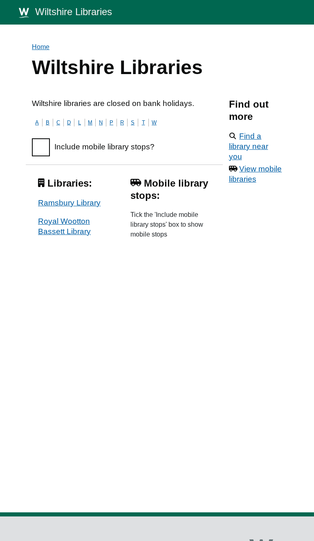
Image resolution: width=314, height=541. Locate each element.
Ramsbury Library (69, 202)
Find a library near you (248, 146)
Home (40, 46)
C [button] (58, 122)
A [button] (37, 122)
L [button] (79, 122)
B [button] (47, 122)
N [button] (101, 122)
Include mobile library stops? (104, 146)
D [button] (69, 122)
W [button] (154, 122)
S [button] (133, 122)
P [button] (111, 122)
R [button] (122, 122)
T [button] (143, 122)
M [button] (90, 122)
